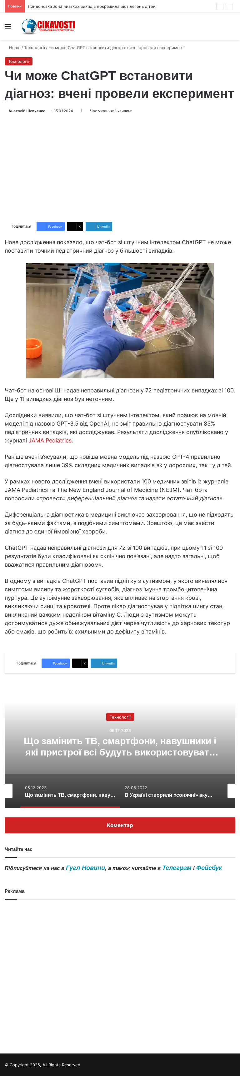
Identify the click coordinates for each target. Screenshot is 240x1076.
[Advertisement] (120, 168)
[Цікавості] (48, 26)
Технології (34, 47)
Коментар (120, 825)
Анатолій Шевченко (26, 111)
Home (14, 47)
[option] (120, 745)
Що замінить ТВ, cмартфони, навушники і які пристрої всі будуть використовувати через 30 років (120, 751)
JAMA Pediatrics (50, 440)
